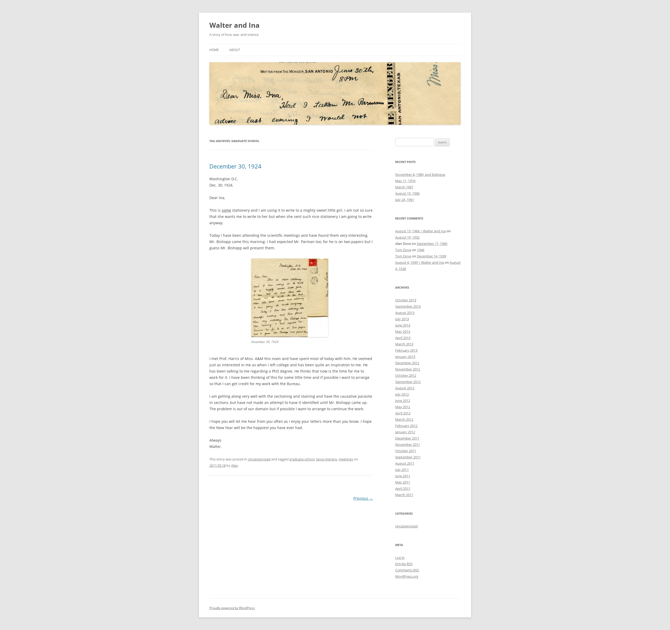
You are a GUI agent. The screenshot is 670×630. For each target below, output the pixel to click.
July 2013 (402, 319)
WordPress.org (406, 576)
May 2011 (402, 482)
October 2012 (405, 375)
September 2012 (408, 381)
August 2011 (404, 463)
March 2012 (404, 419)
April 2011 (402, 488)
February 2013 (406, 350)
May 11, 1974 (405, 180)
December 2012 (407, 363)
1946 (420, 250)
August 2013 (404, 312)
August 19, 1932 (407, 237)
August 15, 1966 (407, 193)
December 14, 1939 (431, 256)
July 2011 (402, 469)
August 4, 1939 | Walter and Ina (419, 262)
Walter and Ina (234, 25)
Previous (363, 498)
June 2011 (402, 476)
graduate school (302, 459)
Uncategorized (259, 459)
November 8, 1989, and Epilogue (420, 174)
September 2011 (408, 457)
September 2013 (408, 306)
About (234, 50)
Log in (400, 557)
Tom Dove (403, 250)
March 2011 (404, 494)
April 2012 (402, 413)
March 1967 (404, 187)
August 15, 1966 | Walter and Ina (420, 231)
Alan (234, 465)
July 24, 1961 (404, 199)
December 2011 (407, 438)
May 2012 (402, 406)
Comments (407, 570)
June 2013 (402, 325)
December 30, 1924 (235, 166)
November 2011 (407, 444)
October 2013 (405, 300)
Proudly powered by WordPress (232, 608)
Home (214, 50)
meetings (346, 459)
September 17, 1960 (432, 243)
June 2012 (402, 400)
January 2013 (405, 356)
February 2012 (406, 425)
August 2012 (404, 388)
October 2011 (405, 450)
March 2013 (404, 344)
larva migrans (326, 459)
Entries (403, 563)
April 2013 (402, 337)
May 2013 (402, 331)
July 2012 (402, 394)
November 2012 (407, 369)
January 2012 (405, 432)
